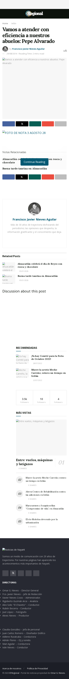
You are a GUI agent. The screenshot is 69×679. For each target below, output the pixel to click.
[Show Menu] (3, 14)
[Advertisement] (34, 4)
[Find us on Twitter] (13, 573)
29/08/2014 (12, 53)
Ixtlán (13, 23)
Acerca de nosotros (11, 668)
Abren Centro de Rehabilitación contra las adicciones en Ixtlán (45, 493)
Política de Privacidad (37, 668)
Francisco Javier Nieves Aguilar (28, 48)
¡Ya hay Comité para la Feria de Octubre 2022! (47, 358)
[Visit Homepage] (34, 14)
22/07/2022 (37, 380)
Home (5, 23)
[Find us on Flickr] (36, 573)
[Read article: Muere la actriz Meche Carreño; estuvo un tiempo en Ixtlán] (22, 372)
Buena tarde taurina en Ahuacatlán (24, 168)
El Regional (14, 673)
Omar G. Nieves (58, 673)
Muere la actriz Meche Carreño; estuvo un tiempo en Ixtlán (48, 372)
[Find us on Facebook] (5, 573)
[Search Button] (65, 14)
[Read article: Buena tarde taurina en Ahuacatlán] (8, 279)
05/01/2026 (23, 271)
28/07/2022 (37, 363)
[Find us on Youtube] (29, 573)
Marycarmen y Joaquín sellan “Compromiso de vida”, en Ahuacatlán (45, 507)
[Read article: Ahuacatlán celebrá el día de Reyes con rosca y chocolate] (8, 267)
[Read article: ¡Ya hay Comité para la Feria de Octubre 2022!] (22, 359)
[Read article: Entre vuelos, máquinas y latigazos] (41, 437)
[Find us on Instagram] (21, 573)
